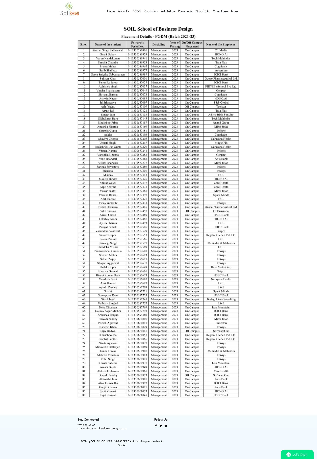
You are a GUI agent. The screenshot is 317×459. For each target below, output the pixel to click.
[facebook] (156, 425)
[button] (123, 11)
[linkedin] (165, 425)
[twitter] (160, 425)
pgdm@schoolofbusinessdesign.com (102, 428)
